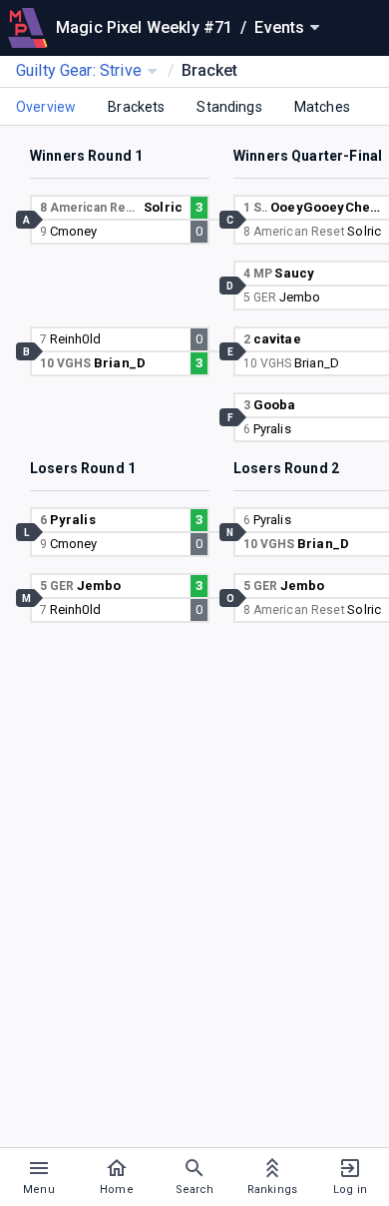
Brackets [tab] (136, 107)
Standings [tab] (228, 107)
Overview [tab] (46, 107)
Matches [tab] (322, 107)
